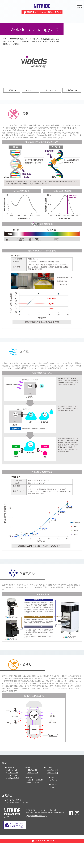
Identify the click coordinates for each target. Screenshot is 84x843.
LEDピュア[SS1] (32, 770)
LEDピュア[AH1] (13, 770)
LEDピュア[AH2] (13, 773)
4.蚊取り (70, 90)
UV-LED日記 (16, 825)
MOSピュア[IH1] (52, 773)
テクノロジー (56, 780)
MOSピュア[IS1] (52, 770)
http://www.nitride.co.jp (37, 815)
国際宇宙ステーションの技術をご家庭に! (44, 12)
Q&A (53, 787)
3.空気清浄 (49, 90)
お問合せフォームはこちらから (19, 802)
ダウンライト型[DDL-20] (35, 780)
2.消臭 (28, 90)
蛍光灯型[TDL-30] (33, 782)
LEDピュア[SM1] (32, 773)
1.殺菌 (10, 90)
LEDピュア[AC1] (13, 775)
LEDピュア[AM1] (13, 778)
